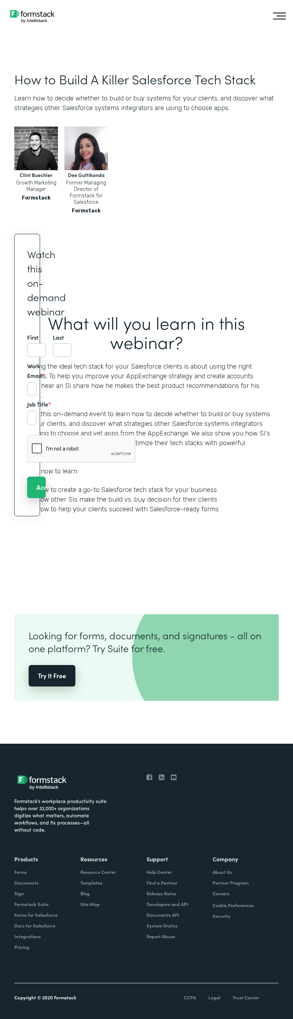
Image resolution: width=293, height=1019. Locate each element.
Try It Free (52, 675)
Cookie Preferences (233, 905)
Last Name (62, 337)
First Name (36, 337)
